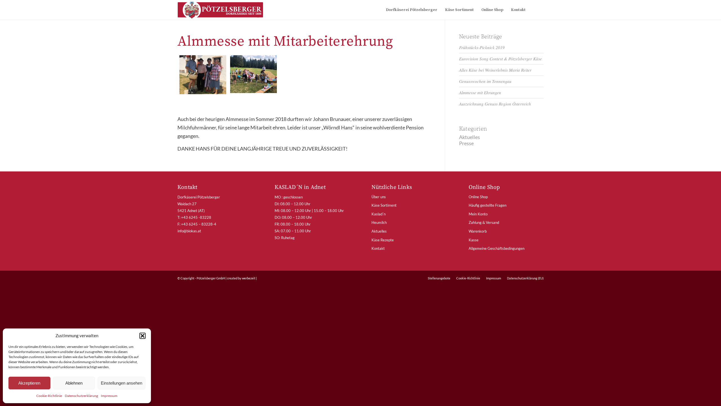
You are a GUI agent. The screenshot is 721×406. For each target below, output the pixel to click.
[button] (142, 336)
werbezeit (248, 278)
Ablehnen (74, 383)
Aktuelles (469, 137)
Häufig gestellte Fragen (487, 205)
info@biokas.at (189, 231)
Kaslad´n (378, 214)
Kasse (474, 240)
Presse (466, 143)
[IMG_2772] (202, 74)
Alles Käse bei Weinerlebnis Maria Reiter (495, 70)
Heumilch (379, 222)
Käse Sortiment (384, 205)
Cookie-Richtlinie (49, 396)
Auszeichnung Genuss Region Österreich (495, 104)
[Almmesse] (253, 74)
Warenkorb (478, 231)
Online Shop (478, 197)
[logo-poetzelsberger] (220, 10)
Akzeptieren (29, 383)
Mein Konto (478, 214)
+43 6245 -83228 (196, 217)
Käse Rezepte (382, 240)
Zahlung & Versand (484, 222)
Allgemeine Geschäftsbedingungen (496, 248)
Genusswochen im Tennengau (485, 81)
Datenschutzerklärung (81, 396)
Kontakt (378, 248)
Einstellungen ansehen (121, 383)
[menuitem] (411, 10)
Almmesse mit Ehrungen (480, 92)
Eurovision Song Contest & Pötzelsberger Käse (500, 58)
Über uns (378, 197)
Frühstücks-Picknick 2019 (482, 47)
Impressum (109, 396)
